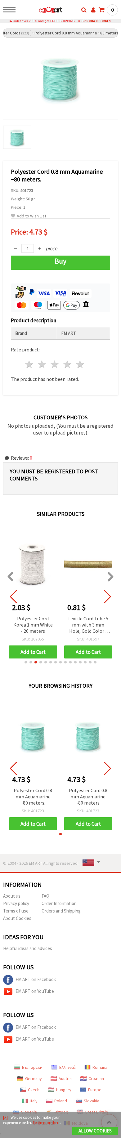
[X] (5, 1117)
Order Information (59, 903)
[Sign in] (93, 10)
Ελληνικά (67, 1067)
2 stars (42, 364)
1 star (29, 364)
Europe (94, 1089)
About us (11, 896)
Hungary (63, 1089)
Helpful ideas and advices (27, 948)
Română (99, 1067)
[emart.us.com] (40, 10)
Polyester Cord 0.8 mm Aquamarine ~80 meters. (33, 796)
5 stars (80, 364)
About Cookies (17, 918)
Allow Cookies (95, 1131)
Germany (33, 1078)
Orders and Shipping (61, 911)
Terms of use (16, 911)
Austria (65, 1078)
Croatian (96, 1078)
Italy (34, 1101)
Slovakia (91, 1101)
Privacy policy (16, 903)
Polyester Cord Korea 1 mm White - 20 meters (33, 624)
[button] (26, 662)
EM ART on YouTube (35, 991)
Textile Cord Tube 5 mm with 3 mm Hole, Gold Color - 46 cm (88, 625)
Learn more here (46, 1122)
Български (32, 1067)
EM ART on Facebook (36, 979)
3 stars (55, 364)
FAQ (45, 896)
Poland (60, 1101)
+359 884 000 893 (94, 21)
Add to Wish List (31, 216)
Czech (33, 1089)
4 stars (67, 364)
